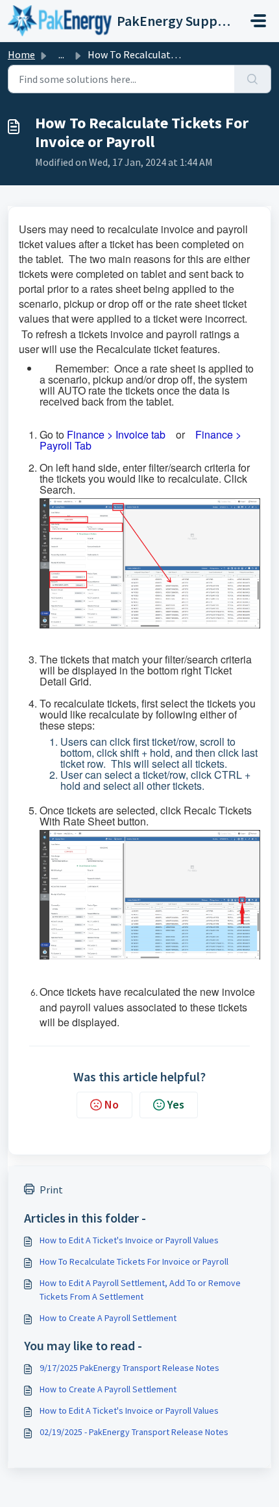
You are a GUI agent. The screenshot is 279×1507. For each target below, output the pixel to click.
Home (21, 54)
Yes (175, 1104)
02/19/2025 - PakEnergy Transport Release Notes (134, 1432)
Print (51, 1189)
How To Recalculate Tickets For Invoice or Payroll (134, 1261)
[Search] (252, 79)
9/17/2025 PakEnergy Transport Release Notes (129, 1368)
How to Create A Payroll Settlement (108, 1318)
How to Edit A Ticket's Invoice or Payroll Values (129, 1240)
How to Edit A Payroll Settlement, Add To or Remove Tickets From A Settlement (140, 1289)
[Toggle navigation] (258, 20)
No (111, 1104)
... (61, 54)
